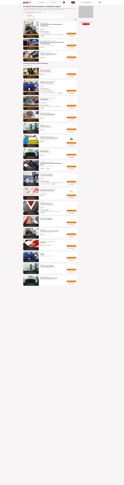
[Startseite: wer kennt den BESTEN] (27, 2)
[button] (71, 34)
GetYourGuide (29, 65)
